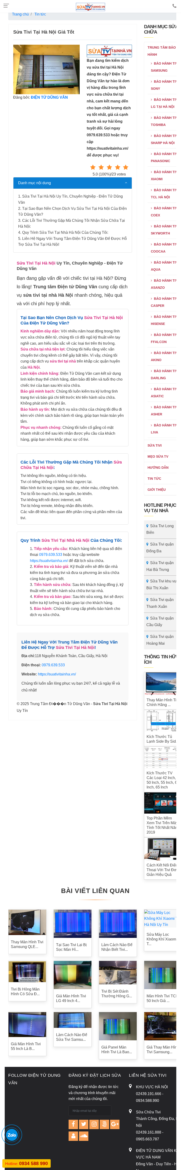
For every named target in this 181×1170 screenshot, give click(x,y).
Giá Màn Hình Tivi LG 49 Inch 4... (71, 998)
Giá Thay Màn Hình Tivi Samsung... (163, 1049)
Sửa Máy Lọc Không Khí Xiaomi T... (162, 939)
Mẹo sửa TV (158, 456)
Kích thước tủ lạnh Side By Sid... (163, 739)
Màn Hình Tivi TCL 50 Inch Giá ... (162, 998)
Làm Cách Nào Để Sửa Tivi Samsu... (71, 1037)
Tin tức (154, 478)
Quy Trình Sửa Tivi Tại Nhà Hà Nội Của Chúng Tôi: (65, 232)
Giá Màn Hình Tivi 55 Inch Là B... (26, 1046)
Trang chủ (20, 14)
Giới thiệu (157, 489)
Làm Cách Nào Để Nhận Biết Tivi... (116, 947)
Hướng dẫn (158, 467)
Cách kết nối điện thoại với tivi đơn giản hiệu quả (163, 870)
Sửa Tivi (155, 445)
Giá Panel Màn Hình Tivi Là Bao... (116, 1049)
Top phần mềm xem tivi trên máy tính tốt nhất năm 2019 (162, 825)
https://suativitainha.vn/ (49, 561)
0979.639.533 (50, 555)
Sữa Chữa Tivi (148, 1112)
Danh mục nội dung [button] (34, 183)
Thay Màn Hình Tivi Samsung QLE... (27, 944)
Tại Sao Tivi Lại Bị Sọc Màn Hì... (71, 947)
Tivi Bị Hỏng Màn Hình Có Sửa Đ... (25, 991)
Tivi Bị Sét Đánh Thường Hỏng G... (116, 993)
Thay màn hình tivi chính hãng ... (163, 702)
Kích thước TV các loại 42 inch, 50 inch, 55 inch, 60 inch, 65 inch (163, 780)
